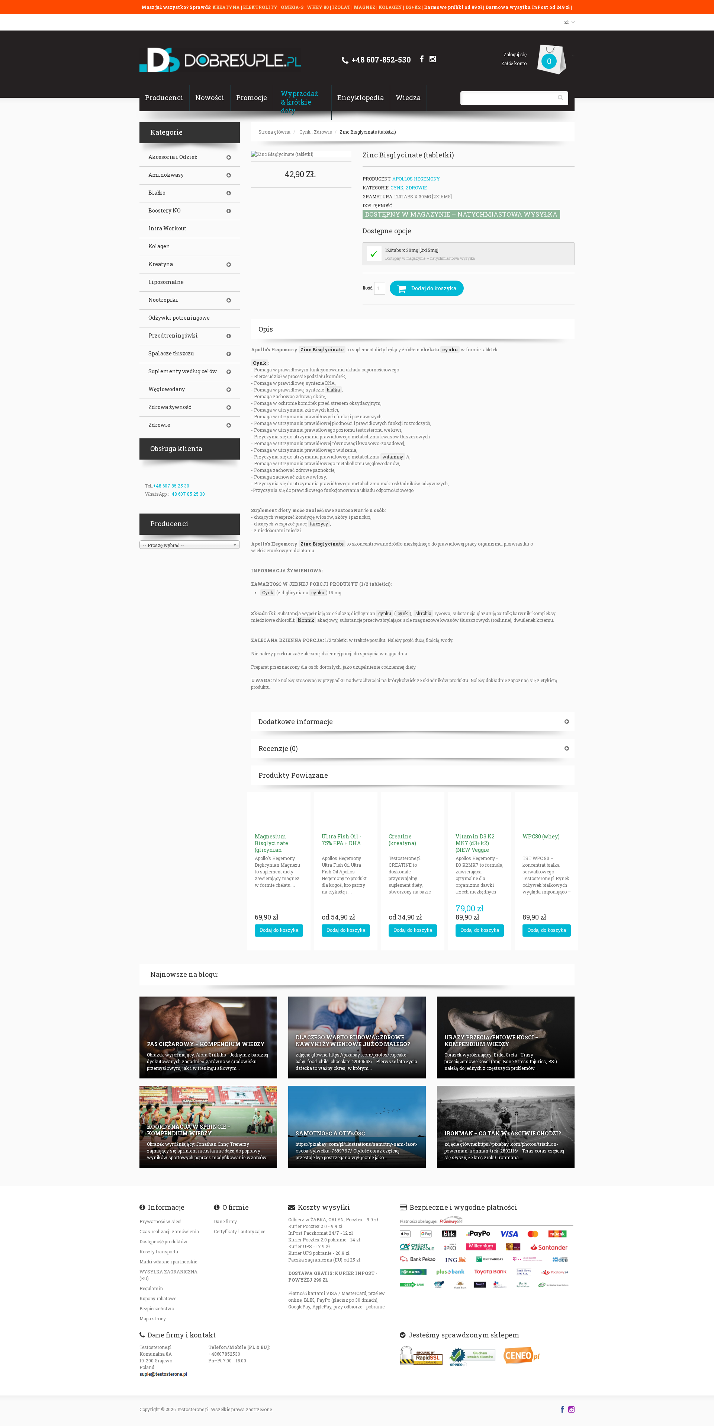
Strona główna (274, 132)
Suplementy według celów (182, 371)
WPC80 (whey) (541, 836)
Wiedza (408, 97)
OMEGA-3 (293, 7)
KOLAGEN (391, 7)
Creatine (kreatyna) (402, 840)
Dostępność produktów (163, 1241)
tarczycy (319, 524)
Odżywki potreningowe (179, 318)
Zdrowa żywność (169, 407)
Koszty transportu (158, 1251)
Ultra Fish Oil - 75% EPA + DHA (341, 840)
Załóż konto (514, 63)
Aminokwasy (166, 175)
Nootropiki (163, 300)
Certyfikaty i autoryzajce (239, 1231)
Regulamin (151, 1288)
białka (333, 390)
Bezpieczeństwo (156, 1308)
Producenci (164, 97)
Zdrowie (323, 132)
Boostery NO (164, 211)
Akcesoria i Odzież (172, 157)
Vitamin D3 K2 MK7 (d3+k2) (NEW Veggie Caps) (475, 846)
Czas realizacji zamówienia (169, 1231)
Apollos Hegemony (416, 179)
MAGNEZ (365, 7)
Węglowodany (166, 389)
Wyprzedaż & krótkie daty (299, 102)
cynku (450, 349)
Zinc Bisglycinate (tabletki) (368, 132)
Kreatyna (160, 264)
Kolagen (159, 246)
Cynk (305, 132)
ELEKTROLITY (260, 7)
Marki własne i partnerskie (168, 1261)
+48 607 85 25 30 (171, 486)
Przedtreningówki (173, 336)
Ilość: (368, 288)
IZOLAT (341, 7)
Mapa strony (152, 1318)
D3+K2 (413, 7)
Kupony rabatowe (157, 1298)
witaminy (392, 457)
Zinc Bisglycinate (322, 349)
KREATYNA (226, 7)
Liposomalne (166, 282)
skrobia (423, 613)
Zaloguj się (515, 54)
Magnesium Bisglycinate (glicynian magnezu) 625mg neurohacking (277, 850)
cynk (403, 613)
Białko (156, 193)
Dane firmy (225, 1221)
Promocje (251, 97)
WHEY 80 (318, 7)
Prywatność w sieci (160, 1221)
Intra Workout (167, 228)
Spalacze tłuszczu (171, 353)
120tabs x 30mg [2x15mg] (411, 250)
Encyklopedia (360, 97)
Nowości (209, 97)
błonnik (306, 620)
